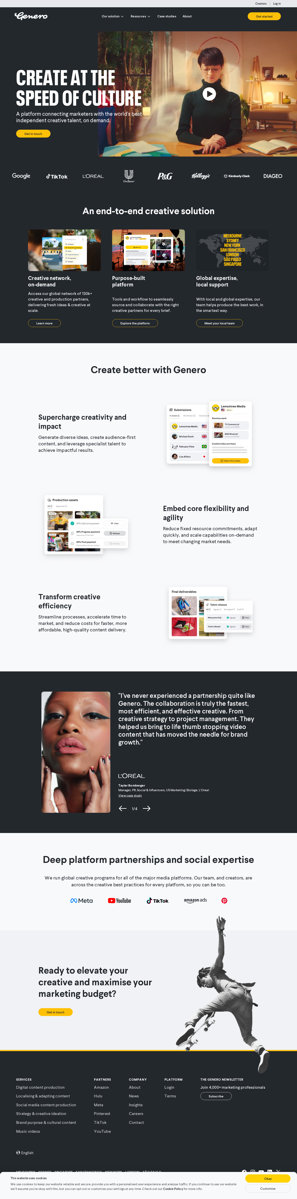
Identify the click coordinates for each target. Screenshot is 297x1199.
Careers (136, 1113)
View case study (130, 795)
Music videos (28, 1131)
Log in (277, 3)
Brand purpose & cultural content (46, 1122)
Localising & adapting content (43, 1095)
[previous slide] (122, 808)
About (187, 16)
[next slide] (146, 808)
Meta (98, 1104)
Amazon (101, 1087)
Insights (136, 1104)
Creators (260, 3)
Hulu (98, 1095)
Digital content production (40, 1087)
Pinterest (102, 1113)
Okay (268, 1178)
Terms (170, 1095)
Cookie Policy (173, 1188)
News (134, 1095)
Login (169, 1087)
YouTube (102, 1131)
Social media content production (46, 1104)
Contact (136, 1122)
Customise (268, 1188)
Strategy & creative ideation (41, 1113)
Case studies (166, 16)
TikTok (100, 1122)
